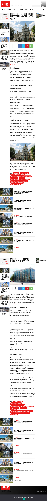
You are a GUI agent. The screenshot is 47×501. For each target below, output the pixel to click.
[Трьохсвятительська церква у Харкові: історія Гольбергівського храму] (4, 39)
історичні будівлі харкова (16, 176)
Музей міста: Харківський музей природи (42, 15)
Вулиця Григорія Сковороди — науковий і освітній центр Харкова (23, 217)
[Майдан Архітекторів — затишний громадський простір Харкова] (6, 208)
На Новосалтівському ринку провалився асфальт (43, 5)
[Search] (39, 6)
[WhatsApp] (31, 46)
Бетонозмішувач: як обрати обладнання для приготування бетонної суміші (4, 58)
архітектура (16, 173)
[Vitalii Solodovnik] (2, 18)
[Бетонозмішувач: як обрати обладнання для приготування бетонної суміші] (4, 52)
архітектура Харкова (24, 173)
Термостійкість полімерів (4, 69)
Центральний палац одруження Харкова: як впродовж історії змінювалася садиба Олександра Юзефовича (5, 32)
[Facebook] (20, 46)
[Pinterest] (27, 46)
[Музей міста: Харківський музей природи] (37, 15)
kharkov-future (13, 64)
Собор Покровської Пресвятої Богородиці (19, 181)
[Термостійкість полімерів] (4, 64)
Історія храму (22, 178)
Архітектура (6, 12)
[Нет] (45, 497)
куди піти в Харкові (15, 179)
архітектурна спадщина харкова (17, 174)
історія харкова (14, 178)
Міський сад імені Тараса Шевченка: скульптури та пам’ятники (24, 241)
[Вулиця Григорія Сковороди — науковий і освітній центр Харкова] (6, 216)
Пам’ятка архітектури (25, 179)
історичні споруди (27, 176)
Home (2, 12)
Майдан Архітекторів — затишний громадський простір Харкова (24, 209)
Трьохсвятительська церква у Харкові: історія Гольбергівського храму (23, 201)
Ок (23, 499)
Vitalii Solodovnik (6, 17)
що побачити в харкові (15, 184)
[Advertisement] (41, 37)
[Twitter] (23, 46)
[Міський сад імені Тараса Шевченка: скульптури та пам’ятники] (6, 240)
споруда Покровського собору (17, 182)
